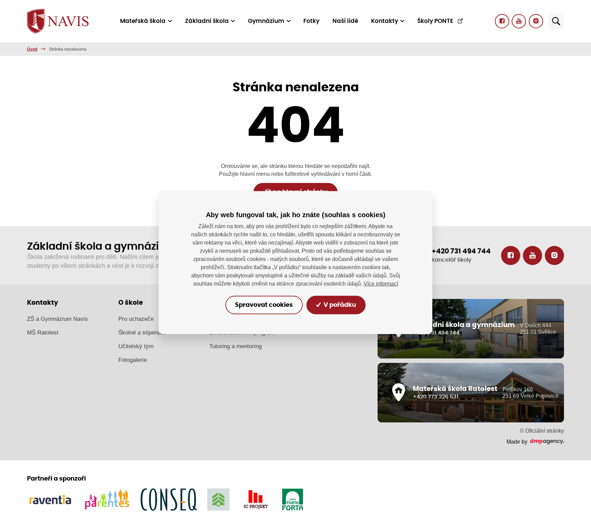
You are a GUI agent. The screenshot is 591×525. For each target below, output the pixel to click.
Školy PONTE (435, 21)
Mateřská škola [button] (143, 21)
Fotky (311, 21)
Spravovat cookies (264, 305)
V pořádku (339, 305)
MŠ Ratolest (42, 332)
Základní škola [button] (207, 21)
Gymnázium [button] (266, 21)
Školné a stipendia (141, 332)
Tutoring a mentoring (235, 346)
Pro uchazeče (136, 319)
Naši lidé (345, 21)
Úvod (32, 49)
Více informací (381, 283)
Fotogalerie (132, 360)
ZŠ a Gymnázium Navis (57, 319)
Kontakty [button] (384, 21)
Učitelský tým (136, 346)
